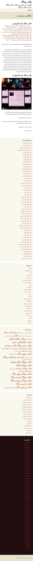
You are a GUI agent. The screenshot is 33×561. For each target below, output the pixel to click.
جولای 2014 (27, 499)
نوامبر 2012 (27, 534)
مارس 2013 (27, 525)
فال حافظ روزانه (27, 426)
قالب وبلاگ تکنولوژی (26, 169)
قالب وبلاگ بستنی (27, 192)
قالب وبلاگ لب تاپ (7, 38)
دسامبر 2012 (27, 532)
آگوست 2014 (27, 497)
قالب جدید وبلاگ (22, 30)
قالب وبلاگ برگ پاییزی (26, 199)
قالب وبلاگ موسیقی (26, 164)
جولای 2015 (27, 475)
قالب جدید (29, 30)
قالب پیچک (13, 387)
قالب (7, 27)
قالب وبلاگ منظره (27, 190)
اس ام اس (29, 277)
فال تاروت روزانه (27, 428)
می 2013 (28, 520)
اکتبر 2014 (27, 494)
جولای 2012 (27, 544)
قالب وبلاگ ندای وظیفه (16, 40)
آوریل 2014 (27, 504)
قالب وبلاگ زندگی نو (26, 176)
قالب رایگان (10, 348)
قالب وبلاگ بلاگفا (17, 35)
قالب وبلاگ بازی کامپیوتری (22, 23)
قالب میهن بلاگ (28, 27)
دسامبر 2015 (27, 466)
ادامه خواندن (27, 130)
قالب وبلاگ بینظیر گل (26, 223)
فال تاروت (29, 421)
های (6, 387)
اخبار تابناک (29, 275)
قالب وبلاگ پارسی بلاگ (7, 35)
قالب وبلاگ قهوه (27, 195)
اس (30, 332)
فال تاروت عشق (27, 418)
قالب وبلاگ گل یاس (27, 171)
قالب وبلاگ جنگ (17, 37)
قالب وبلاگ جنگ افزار (8, 37)
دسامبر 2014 (27, 490)
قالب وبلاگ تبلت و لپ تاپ (25, 242)
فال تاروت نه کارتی (27, 411)
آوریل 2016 (27, 461)
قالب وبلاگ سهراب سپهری (25, 147)
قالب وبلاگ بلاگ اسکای (26, 35)
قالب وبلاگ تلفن (27, 230)
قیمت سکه (29, 315)
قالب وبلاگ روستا (27, 235)
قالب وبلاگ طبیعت (27, 180)
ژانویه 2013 (27, 530)
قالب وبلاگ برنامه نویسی (25, 183)
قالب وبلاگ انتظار (27, 232)
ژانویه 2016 (27, 464)
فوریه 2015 (27, 485)
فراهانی (20, 336)
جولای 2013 (27, 515)
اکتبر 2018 (27, 450)
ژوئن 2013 (27, 518)
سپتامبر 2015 (27, 473)
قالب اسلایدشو (28, 339)
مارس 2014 (27, 506)
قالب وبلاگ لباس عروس (26, 249)
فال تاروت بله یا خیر (27, 416)
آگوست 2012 (27, 541)
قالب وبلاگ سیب (27, 188)
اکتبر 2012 (27, 537)
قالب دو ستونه (26, 348)
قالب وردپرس (28, 313)
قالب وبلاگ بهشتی (27, 159)
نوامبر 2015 (27, 468)
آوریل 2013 (27, 523)
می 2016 (28, 459)
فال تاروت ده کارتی (27, 414)
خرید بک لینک (28, 397)
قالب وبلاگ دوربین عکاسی (25, 228)
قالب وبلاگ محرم (27, 237)
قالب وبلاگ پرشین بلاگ (26, 37)
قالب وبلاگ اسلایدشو (26, 359)
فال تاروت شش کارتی (26, 409)
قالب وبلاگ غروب (27, 178)
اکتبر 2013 (27, 513)
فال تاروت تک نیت (27, 400)
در (22, 336)
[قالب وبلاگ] (16, 93)
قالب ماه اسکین (27, 32)
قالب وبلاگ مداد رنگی (26, 258)
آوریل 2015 (27, 480)
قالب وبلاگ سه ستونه (17, 38)
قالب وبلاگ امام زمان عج (25, 216)
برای (26, 332)
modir (7, 40)
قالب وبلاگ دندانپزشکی (26, 209)
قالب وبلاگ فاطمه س (26, 204)
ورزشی (29, 322)
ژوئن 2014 (27, 501)
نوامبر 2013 (27, 511)
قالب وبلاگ (21, 27)
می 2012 (28, 548)
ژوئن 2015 (27, 478)
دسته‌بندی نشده (28, 292)
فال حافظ (29, 430)
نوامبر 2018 (27, 447)
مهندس (8, 387)
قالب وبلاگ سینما (27, 166)
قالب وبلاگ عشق (27, 256)
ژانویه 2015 (27, 487)
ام (27, 332)
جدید (23, 332)
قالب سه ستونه (8, 30)
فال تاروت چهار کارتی (26, 404)
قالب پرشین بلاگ (8, 25)
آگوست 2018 (27, 452)
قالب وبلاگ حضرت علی (26, 213)
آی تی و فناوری (28, 270)
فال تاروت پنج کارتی (27, 407)
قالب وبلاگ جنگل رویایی (26, 220)
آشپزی (29, 268)
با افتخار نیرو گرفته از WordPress (24, 558)
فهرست (29, 10)
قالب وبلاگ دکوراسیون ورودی (24, 244)
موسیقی (29, 320)
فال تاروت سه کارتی (26, 402)
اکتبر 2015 (27, 471)
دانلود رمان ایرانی (27, 289)
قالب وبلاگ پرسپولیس (26, 185)
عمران (30, 294)
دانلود (30, 285)
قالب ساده (5, 348)
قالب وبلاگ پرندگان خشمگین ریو (24, 150)
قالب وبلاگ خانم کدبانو (26, 197)
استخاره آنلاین (28, 433)
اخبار (30, 273)
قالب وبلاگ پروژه (27, 251)
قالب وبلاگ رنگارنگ (27, 162)
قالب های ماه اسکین (11, 32)
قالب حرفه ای (15, 30)
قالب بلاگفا (15, 25)
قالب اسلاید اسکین (9, 336)
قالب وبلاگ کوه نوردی (26, 239)
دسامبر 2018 (27, 445)
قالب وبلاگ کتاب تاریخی (26, 202)
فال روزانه (29, 423)
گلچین (30, 318)
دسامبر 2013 (27, 508)
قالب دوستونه (16, 348)
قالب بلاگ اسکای (21, 25)
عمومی (29, 296)
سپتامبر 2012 (27, 539)
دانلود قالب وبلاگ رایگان (27, 336)
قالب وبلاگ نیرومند (27, 157)
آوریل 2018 (27, 454)
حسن (21, 332)
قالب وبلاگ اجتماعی (27, 143)
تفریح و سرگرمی (27, 282)
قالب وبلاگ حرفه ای (26, 38)
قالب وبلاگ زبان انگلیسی (25, 211)
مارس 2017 (27, 457)
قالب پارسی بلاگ (14, 29)
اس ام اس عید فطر (27, 280)
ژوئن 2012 (27, 546)
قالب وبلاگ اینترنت (27, 173)
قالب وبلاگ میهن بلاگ (26, 40)
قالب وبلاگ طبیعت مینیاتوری (25, 225)
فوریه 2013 (27, 527)
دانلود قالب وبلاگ (13, 27)
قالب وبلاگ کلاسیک (27, 145)
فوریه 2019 (27, 442)
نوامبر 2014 (27, 492)
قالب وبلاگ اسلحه (27, 33)
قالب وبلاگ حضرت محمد (25, 218)
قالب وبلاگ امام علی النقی (25, 246)
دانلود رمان (29, 287)
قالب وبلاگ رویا (28, 206)
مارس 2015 (27, 482)
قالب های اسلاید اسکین (13, 354)
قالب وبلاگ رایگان (12, 368)
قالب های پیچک (18, 357)
